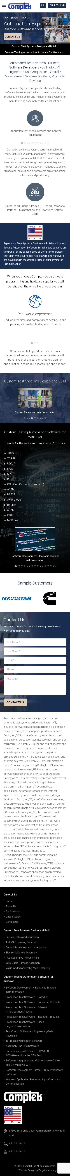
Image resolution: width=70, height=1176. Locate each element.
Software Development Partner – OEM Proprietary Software (34, 1072)
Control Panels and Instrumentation (35, 412)
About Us (11, 906)
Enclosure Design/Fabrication (22, 937)
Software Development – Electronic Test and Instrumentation (31, 989)
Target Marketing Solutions (52, 1170)
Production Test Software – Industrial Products (32, 1016)
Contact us (12, 36)
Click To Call (57, 5)
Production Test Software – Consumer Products (33, 1002)
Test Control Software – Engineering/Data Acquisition (29, 1033)
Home (9, 901)
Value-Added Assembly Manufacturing (28, 968)
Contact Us (12, 921)
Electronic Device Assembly (21, 952)
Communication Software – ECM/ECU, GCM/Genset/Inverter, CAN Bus (27, 1053)
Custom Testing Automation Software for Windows (34, 52)
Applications (13, 911)
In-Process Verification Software (24, 1040)
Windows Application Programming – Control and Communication (33, 1081)
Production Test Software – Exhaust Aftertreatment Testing (26, 1009)
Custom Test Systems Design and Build (33, 46)
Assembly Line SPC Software (22, 1046)
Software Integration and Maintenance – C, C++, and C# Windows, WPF (33, 1062)
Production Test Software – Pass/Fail (27, 997)
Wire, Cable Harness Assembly (23, 962)
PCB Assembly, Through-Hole (22, 957)
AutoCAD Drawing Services (21, 942)
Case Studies (13, 916)
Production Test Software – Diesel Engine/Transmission (25, 1024)
